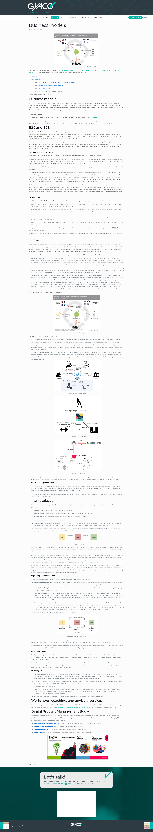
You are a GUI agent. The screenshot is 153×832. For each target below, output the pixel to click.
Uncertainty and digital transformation (51, 85)
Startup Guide (38, 732)
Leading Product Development (43, 726)
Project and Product (69, 82)
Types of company (45, 88)
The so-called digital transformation (50, 82)
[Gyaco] (42, 7)
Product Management (41, 729)
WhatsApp (63, 784)
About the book (36, 76)
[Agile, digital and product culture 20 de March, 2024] (148, 825)
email (55, 784)
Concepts (38, 79)
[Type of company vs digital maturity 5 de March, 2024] (4, 825)
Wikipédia (93, 117)
